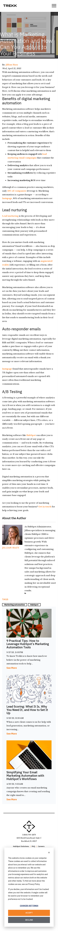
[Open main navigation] (54, 6)
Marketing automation (14, 605)
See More (11, 667)
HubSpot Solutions (21, 846)
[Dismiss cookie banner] (49, 853)
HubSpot (34, 605)
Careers (41, 846)
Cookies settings (29, 905)
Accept (29, 913)
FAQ (33, 846)
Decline (29, 920)
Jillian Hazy (12, 64)
